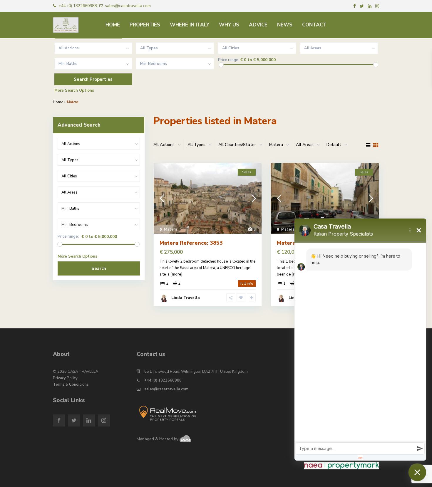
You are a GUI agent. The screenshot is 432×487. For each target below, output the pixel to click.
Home (58, 102)
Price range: (228, 60)
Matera (170, 229)
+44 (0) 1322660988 (163, 380)
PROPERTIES (145, 24)
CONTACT (314, 24)
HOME (113, 24)
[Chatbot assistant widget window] (360, 340)
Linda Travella (185, 297)
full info (246, 283)
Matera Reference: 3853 (191, 242)
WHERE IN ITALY (189, 24)
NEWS (284, 24)
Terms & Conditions (71, 384)
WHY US (229, 24)
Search (98, 268)
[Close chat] (417, 472)
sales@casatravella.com (166, 389)
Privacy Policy (65, 378)
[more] (176, 274)
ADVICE (258, 24)
